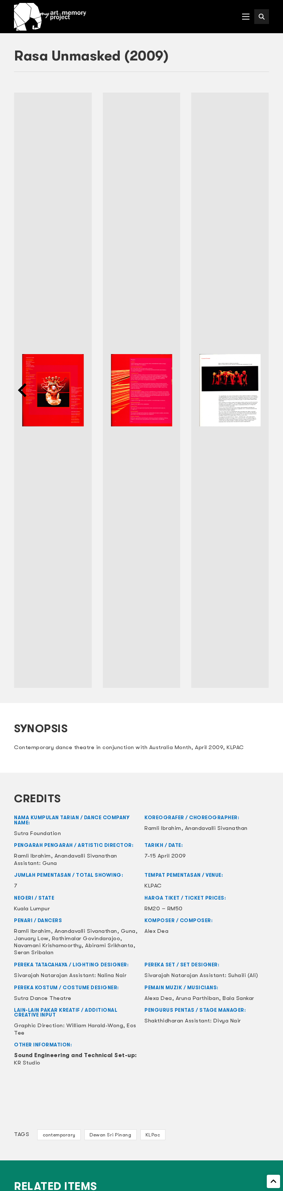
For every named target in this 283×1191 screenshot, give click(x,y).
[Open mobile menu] (245, 17)
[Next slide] (260, 390)
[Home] (50, 17)
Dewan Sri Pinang (110, 1135)
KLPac (153, 1135)
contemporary (59, 1135)
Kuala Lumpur (32, 908)
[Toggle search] (261, 16)
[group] (52, 390)
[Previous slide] (23, 390)
